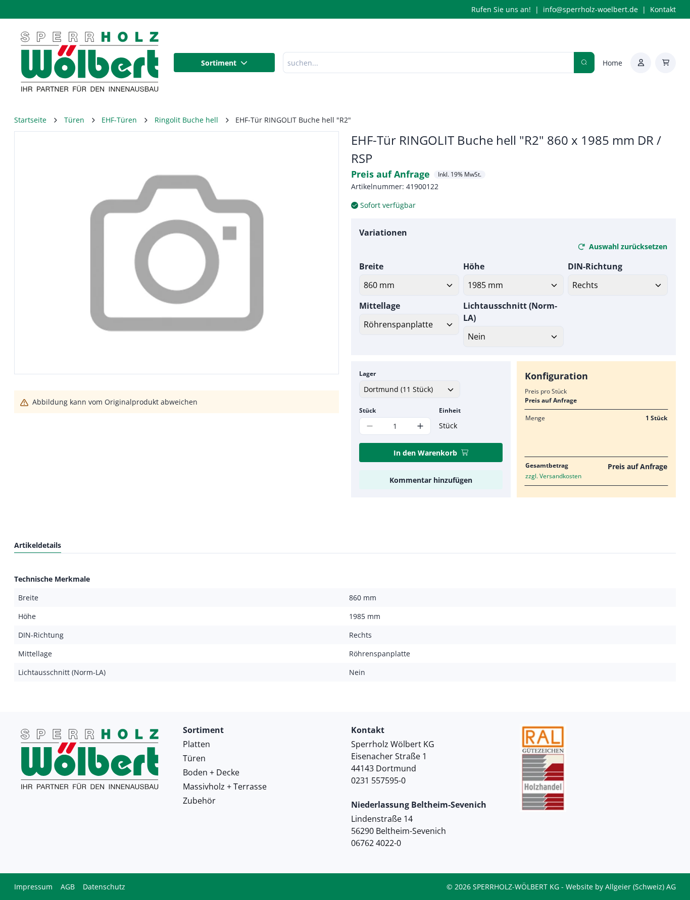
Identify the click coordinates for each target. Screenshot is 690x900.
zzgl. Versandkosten (553, 476)
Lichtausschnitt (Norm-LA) (510, 311)
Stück (367, 410)
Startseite (30, 120)
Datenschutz (104, 886)
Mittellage (379, 305)
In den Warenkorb (425, 453)
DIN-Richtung (595, 266)
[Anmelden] (640, 62)
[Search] (584, 62)
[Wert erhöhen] (420, 426)
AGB (68, 886)
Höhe (473, 266)
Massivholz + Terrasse (225, 786)
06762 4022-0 (376, 843)
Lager (367, 373)
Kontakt (663, 9)
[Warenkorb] (665, 62)
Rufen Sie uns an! (501, 9)
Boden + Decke (211, 772)
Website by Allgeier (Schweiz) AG (621, 886)
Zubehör (199, 800)
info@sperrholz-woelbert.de (590, 9)
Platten (196, 744)
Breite (371, 266)
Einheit (450, 410)
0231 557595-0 (378, 780)
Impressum (33, 886)
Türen (194, 758)
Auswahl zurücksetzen (628, 246)
